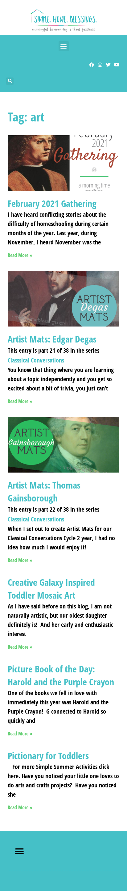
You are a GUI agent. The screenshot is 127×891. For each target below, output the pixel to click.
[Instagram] (100, 65)
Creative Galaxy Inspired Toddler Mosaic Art (51, 588)
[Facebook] (92, 65)
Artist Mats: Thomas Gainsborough (44, 491)
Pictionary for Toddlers (48, 755)
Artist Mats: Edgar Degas (52, 339)
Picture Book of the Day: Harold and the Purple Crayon (61, 675)
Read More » (20, 255)
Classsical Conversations (36, 360)
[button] (64, 46)
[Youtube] (117, 65)
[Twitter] (108, 65)
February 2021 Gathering (52, 203)
